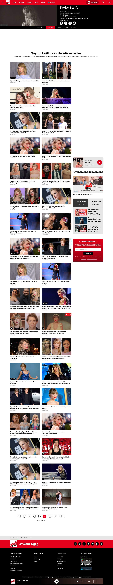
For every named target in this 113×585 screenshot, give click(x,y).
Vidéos (43, 2)
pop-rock (71, 18)
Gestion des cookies (86, 577)
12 (67, 11)
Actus (36, 2)
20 (39, 520)
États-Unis (73, 16)
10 (37, 520)
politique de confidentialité (92, 259)
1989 (69, 11)
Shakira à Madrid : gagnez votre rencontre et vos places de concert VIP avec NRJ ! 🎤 (95, 213)
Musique (21, 2)
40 (44, 520)
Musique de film (83, 18)
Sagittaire (65, 15)
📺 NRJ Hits (51, 2)
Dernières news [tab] (81, 202)
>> (63, 516)
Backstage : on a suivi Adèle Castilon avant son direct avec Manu (94, 219)
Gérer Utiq (77, 577)
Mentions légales (39, 577)
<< (18, 516)
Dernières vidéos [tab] (96, 202)
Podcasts (29, 2)
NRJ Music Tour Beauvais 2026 (82, 194)
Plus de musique (96, 581)
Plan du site (25, 577)
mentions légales (83, 259)
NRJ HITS (88, 162)
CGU (46, 577)
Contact (31, 577)
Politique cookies (53, 577)
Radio (14, 2)
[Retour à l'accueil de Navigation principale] (8, 2)
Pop (76, 18)
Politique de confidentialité (66, 577)
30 (42, 520)
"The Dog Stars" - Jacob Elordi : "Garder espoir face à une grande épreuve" (95, 228)
